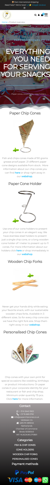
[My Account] (39, 15)
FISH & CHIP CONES (25, 445)
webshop (26, 176)
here (17, 172)
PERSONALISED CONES (25, 459)
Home (4, 22)
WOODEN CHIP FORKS (25, 454)
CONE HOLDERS (25, 449)
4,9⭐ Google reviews (36, 5)
